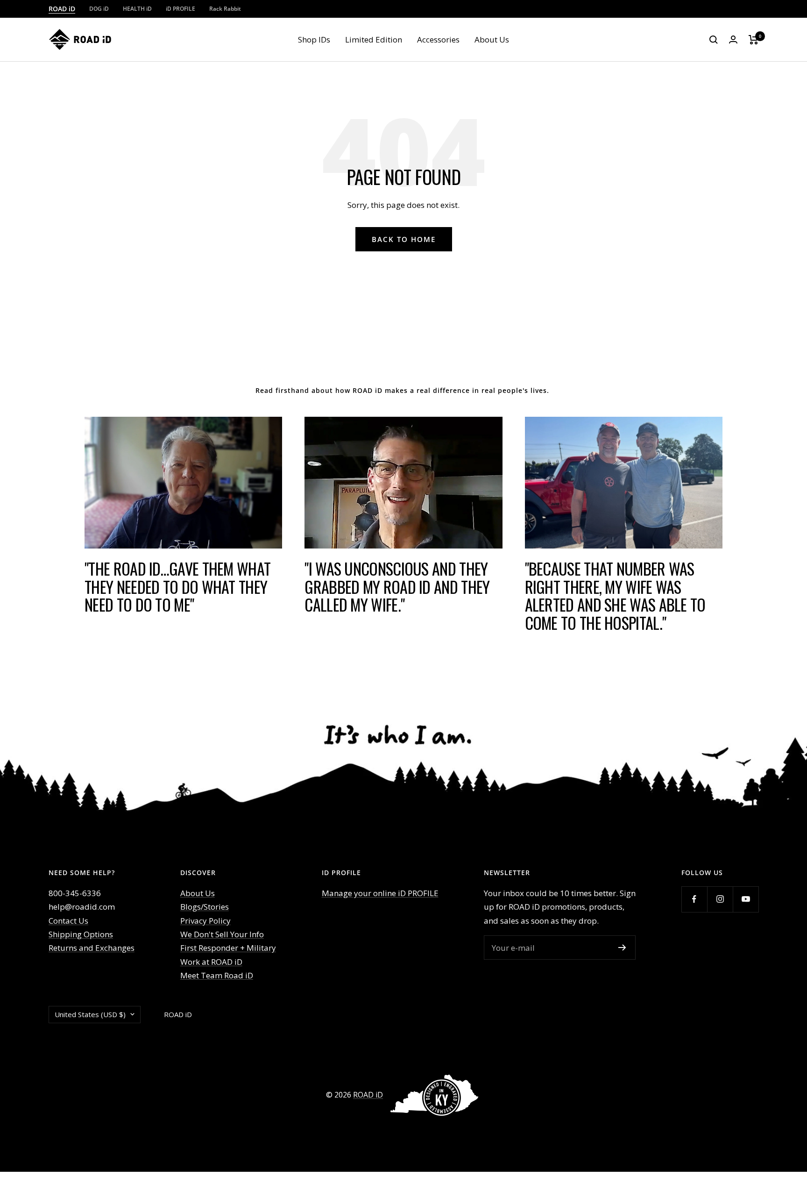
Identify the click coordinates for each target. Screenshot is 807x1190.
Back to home (404, 239)
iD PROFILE (180, 9)
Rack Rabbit (225, 9)
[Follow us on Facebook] (694, 899)
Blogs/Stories (204, 906)
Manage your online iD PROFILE (380, 893)
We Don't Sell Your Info (222, 934)
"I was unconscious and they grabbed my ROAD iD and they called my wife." (396, 586)
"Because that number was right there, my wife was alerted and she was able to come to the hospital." (615, 595)
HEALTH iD (137, 9)
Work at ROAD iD (211, 961)
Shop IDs (314, 39)
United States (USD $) (90, 1014)
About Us (491, 39)
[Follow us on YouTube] (745, 899)
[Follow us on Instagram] (720, 899)
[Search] (713, 40)
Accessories (438, 39)
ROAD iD (62, 8)
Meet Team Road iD (216, 975)
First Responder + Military (228, 947)
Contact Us (68, 920)
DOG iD (99, 9)
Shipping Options (81, 934)
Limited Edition (373, 39)
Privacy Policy (205, 920)
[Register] (622, 947)
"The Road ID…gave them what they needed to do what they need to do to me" (177, 586)
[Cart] (753, 39)
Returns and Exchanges (91, 947)
